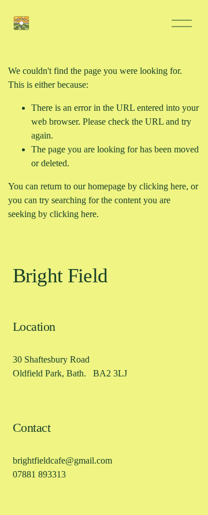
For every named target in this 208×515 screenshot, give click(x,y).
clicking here (162, 186)
